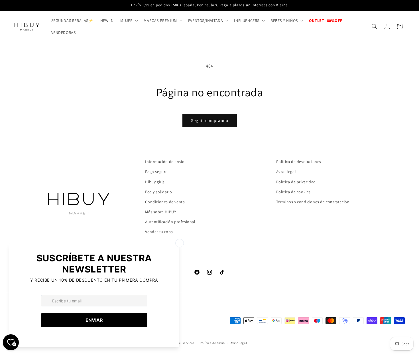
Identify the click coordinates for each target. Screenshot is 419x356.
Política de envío (212, 343)
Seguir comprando (209, 120)
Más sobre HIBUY (160, 211)
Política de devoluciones (298, 161)
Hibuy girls (155, 181)
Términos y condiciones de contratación (313, 201)
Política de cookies (293, 191)
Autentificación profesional (170, 221)
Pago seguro (156, 171)
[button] (128, 21)
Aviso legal (286, 171)
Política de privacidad (296, 181)
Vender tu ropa (159, 231)
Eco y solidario (158, 191)
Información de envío (164, 161)
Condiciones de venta (165, 201)
